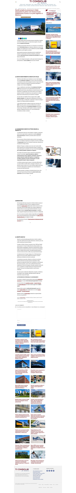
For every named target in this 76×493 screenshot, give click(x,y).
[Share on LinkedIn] (22, 38)
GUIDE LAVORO (49, 5)
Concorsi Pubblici (28, 4)
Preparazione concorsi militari (38, 479)
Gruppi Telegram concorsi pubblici (39, 473)
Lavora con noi (44, 487)
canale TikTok (22, 289)
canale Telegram (37, 283)
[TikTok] (51, 471)
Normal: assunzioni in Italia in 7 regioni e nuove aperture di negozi (37, 386)
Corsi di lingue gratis (36, 476)
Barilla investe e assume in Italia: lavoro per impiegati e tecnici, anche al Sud (22, 400)
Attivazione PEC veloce (37, 475)
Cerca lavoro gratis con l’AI (37, 474)
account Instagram (26, 291)
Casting (42, 4)
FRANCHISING (21, 5)
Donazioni (51, 487)
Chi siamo (40, 484)
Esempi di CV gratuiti (36, 472)
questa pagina (24, 205)
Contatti (42, 484)
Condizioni (48, 487)
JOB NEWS (24, 5)
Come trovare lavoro (36, 478)
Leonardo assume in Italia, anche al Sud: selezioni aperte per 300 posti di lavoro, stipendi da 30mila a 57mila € (22, 356)
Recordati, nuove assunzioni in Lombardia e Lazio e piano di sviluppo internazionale (37, 462)
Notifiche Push (40, 487)
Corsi (45, 4)
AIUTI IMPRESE (28, 5)
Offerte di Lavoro (22, 4)
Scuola (33, 4)
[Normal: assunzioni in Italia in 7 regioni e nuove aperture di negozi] (38, 379)
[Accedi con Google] (16, 2)
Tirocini (47, 4)
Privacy (54, 484)
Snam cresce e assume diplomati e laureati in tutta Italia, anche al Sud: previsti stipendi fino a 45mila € (38, 416)
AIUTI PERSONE (33, 5)
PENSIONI (46, 5)
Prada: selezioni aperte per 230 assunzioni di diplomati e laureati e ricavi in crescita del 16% (22, 416)
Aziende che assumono (37, 4)
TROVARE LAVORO (41, 5)
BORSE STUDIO (37, 5)
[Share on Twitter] (20, 38)
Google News (27, 293)
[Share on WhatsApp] (24, 38)
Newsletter (51, 484)
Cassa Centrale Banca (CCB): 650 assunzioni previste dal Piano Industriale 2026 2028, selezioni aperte (21, 371)
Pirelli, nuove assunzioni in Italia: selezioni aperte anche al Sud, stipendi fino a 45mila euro (22, 431)
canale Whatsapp (22, 284)
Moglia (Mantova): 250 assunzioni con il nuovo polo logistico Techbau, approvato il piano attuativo (37, 431)
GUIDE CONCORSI (54, 5)
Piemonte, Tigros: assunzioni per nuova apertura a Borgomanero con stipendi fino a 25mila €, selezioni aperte (22, 447)
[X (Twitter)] (49, 471)
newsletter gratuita (29, 283)
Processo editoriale (46, 484)
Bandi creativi (51, 4)
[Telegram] (53, 471)
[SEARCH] (60, 2)
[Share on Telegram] (26, 38)
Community (56, 484)
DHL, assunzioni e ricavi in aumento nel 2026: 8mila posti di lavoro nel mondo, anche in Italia (38, 341)
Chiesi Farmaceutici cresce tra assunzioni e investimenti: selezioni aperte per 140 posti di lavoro (22, 462)
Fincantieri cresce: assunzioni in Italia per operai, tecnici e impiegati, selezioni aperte (38, 371)
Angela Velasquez (22, 297)
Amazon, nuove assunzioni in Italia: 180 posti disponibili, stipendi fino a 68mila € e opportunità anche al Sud (37, 401)
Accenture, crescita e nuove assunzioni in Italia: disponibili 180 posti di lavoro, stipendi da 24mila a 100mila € (22, 341)
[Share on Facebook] (19, 38)
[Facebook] (47, 471)
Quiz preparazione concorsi (37, 470)
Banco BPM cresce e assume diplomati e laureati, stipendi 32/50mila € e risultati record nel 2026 (38, 447)
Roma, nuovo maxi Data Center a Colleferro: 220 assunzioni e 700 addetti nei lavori (38, 356)
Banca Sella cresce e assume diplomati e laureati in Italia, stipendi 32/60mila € (21, 386)
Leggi (54, 4)
